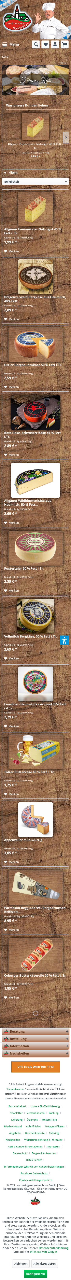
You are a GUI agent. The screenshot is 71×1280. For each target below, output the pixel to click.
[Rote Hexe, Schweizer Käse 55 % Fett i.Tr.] (35, 412)
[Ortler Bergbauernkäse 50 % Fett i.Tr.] (35, 344)
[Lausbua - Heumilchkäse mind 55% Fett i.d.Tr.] (35, 684)
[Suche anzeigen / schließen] (36, 44)
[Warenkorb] (65, 44)
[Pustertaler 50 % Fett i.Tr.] (35, 548)
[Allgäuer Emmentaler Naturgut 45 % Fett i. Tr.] (35, 126)
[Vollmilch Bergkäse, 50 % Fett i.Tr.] (35, 616)
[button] (64, 640)
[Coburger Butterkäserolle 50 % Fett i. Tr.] (35, 955)
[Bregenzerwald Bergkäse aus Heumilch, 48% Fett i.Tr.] (35, 276)
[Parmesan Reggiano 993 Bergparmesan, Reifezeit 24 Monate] (35, 887)
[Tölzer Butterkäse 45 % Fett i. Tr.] (35, 751)
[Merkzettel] (45, 44)
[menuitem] (10, 44)
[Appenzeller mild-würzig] (35, 819)
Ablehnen (20, 1263)
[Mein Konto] (55, 44)
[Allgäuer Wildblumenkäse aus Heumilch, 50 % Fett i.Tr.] (35, 480)
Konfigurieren (35, 1274)
